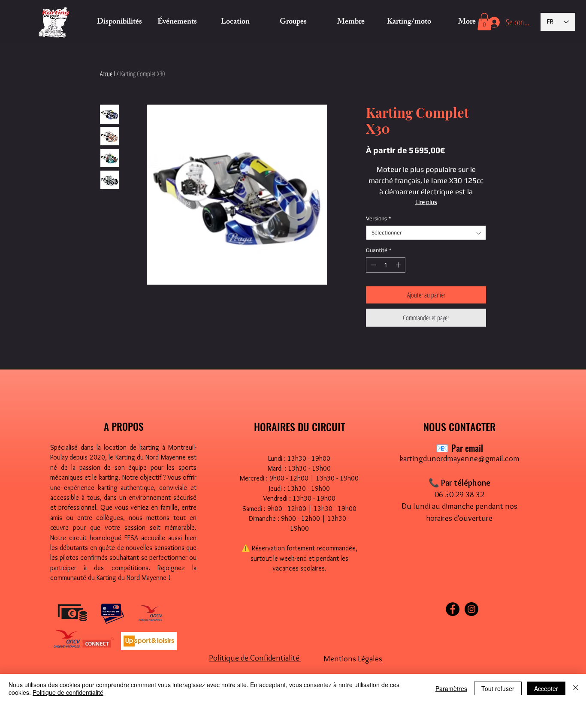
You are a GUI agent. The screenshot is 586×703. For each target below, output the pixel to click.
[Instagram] (471, 609)
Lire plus (426, 201)
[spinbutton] (386, 265)
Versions (378, 218)
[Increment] (399, 265)
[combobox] (426, 232)
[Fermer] (576, 688)
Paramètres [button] (451, 688)
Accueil (107, 73)
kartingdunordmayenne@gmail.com (459, 458)
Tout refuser (497, 688)
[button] (235, 22)
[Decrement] (372, 265)
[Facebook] (452, 609)
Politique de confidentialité (68, 692)
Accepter (546, 688)
